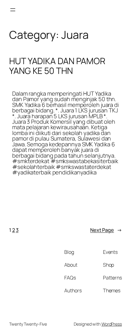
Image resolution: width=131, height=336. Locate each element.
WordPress (111, 324)
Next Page (106, 230)
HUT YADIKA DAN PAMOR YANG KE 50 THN (57, 66)
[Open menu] (12, 9)
